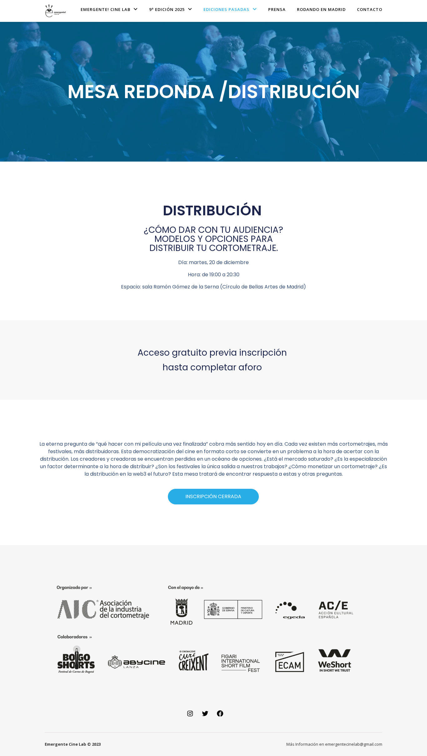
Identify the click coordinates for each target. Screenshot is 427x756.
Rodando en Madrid (321, 9)
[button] (213, 496)
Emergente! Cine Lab (105, 9)
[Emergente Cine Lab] (56, 11)
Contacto (369, 9)
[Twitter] (205, 715)
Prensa (277, 9)
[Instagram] (190, 715)
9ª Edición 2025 (167, 9)
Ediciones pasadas (226, 9)
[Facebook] (220, 715)
